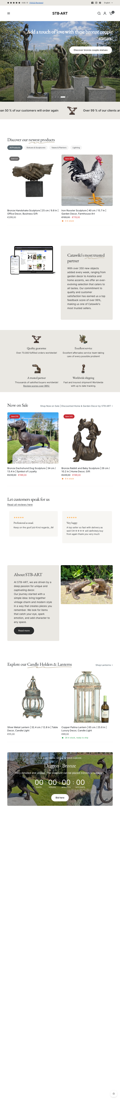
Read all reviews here (20, 504)
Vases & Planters (59, 147)
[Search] (99, 13)
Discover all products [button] (59, 66)
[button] (24, 630)
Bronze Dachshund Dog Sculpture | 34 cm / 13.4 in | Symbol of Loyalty (31, 470)
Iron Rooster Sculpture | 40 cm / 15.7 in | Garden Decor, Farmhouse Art (83, 212)
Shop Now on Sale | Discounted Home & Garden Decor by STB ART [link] (75, 406)
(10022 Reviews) (36, 3)
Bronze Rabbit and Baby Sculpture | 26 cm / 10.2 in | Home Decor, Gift (85, 470)
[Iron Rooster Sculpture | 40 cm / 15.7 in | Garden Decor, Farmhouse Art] (87, 180)
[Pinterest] (100, 3)
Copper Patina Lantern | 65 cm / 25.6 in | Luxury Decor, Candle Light (84, 729)
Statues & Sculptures (35, 147)
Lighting (76, 147)
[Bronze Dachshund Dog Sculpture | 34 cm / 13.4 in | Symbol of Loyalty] (33, 438)
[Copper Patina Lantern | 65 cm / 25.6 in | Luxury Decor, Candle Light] (87, 697)
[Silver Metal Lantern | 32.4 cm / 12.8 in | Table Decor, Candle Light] (33, 697)
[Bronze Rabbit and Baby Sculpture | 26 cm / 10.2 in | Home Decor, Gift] (87, 438)
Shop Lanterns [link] (103, 665)
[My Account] (105, 13)
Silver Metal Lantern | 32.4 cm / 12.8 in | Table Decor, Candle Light (32, 729)
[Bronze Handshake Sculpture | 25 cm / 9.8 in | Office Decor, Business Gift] (33, 180)
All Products (15, 147)
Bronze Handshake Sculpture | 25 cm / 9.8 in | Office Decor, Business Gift (32, 212)
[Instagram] (96, 3)
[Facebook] (92, 3)
